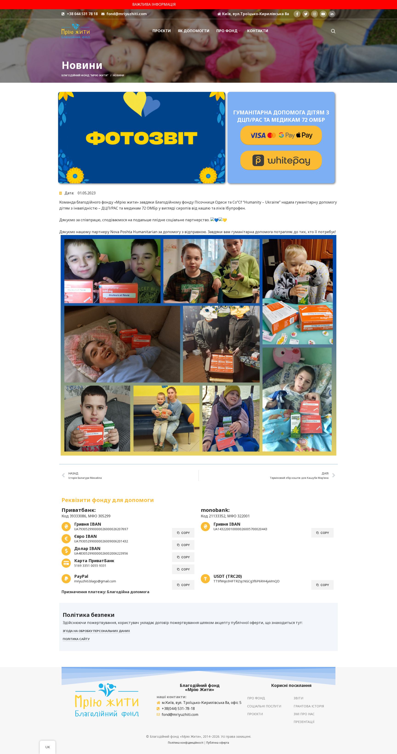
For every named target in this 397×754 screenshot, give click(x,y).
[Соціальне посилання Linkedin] (332, 14)
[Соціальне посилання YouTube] (323, 14)
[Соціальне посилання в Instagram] (314, 14)
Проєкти (255, 714)
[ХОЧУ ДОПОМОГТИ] (281, 135)
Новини (118, 75)
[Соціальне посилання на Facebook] (297, 14)
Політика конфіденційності (185, 743)
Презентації (304, 722)
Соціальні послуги (264, 706)
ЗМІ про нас (304, 714)
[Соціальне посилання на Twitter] (305, 14)
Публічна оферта (217, 743)
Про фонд (256, 698)
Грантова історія (309, 706)
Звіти (298, 698)
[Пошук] (333, 31)
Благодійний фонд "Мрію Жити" (85, 75)
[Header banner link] (198, 4)
